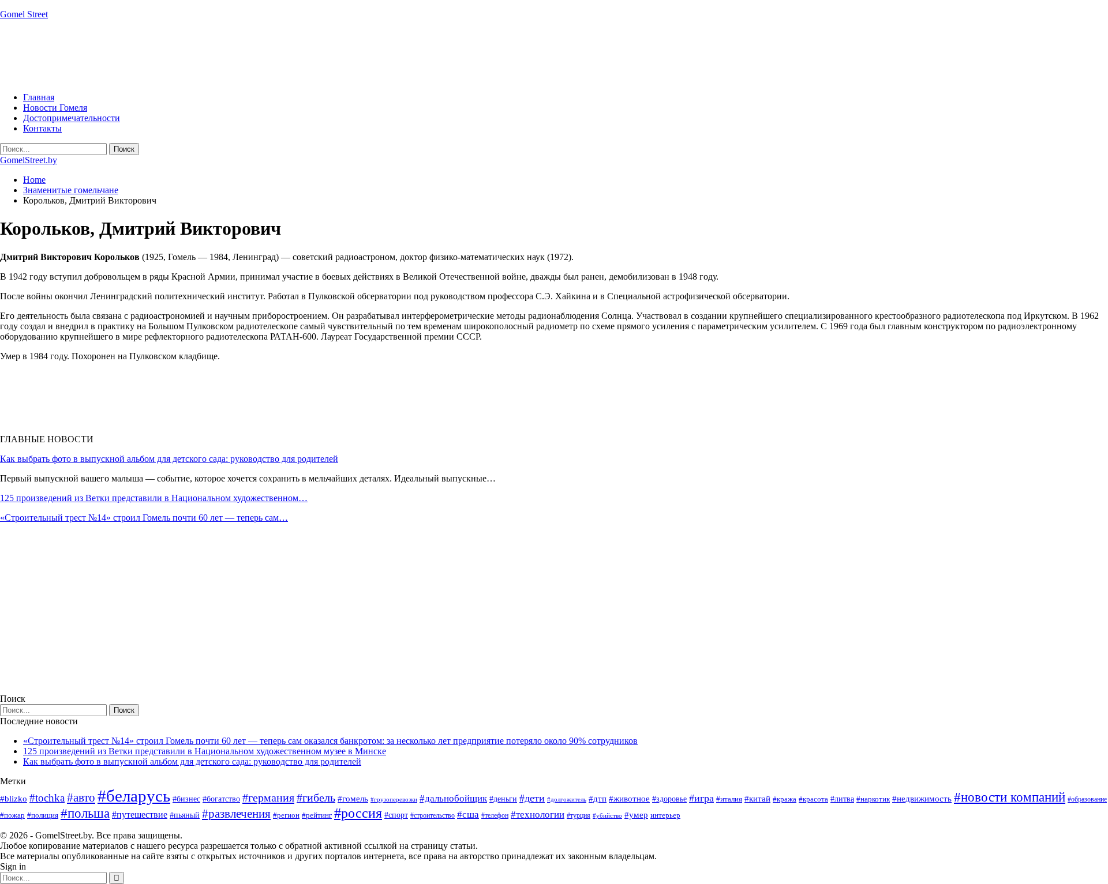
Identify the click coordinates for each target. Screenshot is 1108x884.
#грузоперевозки (393, 799)
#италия (729, 799)
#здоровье (669, 799)
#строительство (432, 815)
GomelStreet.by (28, 160)
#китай (757, 798)
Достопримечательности (71, 118)
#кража (784, 799)
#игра (701, 798)
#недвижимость (922, 798)
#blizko (13, 798)
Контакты (42, 128)
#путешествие (139, 814)
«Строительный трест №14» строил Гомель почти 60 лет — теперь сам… (144, 517)
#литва (842, 799)
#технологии (537, 814)
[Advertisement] (210, 55)
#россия (358, 813)
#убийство (607, 815)
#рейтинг (317, 815)
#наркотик (873, 799)
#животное (629, 798)
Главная (38, 97)
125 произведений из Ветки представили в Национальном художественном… (154, 498)
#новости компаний (1009, 797)
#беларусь (134, 796)
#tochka (47, 798)
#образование (1087, 799)
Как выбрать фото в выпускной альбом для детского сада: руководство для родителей (169, 459)
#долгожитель (566, 799)
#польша (85, 813)
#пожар (12, 815)
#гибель (316, 798)
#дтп (598, 798)
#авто (81, 797)
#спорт (396, 814)
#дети (532, 798)
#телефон (494, 815)
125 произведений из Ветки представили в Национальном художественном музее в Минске (204, 751)
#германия (268, 797)
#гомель (353, 798)
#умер (636, 814)
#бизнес (186, 799)
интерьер (665, 815)
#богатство (221, 798)
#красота (813, 799)
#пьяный (185, 815)
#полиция (42, 815)
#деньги (503, 799)
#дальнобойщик (453, 798)
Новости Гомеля (55, 107)
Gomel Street (24, 14)
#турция (578, 815)
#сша (468, 814)
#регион (286, 815)
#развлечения (236, 814)
